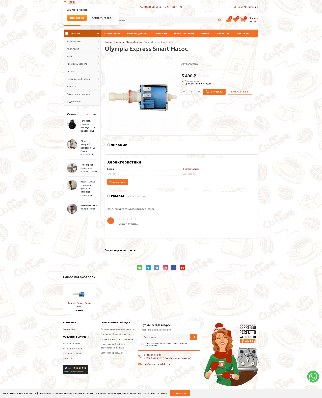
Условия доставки (72, 348)
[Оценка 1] (119, 219)
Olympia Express (134, 42)
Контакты (243, 33)
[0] (228, 21)
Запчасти (119, 42)
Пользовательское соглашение (117, 339)
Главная (109, 42)
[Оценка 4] (131, 219)
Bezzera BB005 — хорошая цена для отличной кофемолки (87, 188)
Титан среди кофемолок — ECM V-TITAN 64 (88, 168)
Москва (71, 2)
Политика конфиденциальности (117, 329)
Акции (205, 33)
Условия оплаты (71, 343)
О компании (112, 33)
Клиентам (223, 33)
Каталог (76, 33)
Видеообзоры (74, 101)
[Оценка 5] (135, 219)
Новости (161, 33)
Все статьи (92, 114)
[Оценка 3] (127, 219)
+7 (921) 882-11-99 (173, 7)
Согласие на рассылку (112, 353)
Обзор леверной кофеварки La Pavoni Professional (87, 148)
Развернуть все (118, 182)
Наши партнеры (184, 33)
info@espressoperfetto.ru (157, 364)
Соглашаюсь (180, 393)
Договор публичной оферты (115, 334)
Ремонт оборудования (78, 94)
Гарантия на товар (72, 353)
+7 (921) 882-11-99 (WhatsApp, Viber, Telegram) (167, 358)
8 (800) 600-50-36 (152, 7)
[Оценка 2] (123, 219)
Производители (137, 33)
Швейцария (189, 174)
